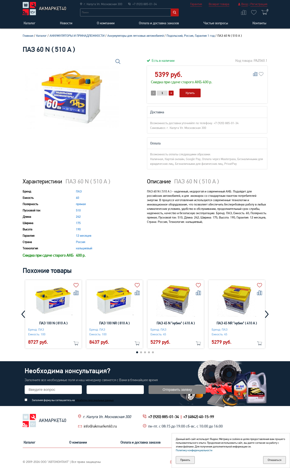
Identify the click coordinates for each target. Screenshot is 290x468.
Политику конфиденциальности (194, 450)
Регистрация (258, 4)
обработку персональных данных (94, 400)
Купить (190, 93)
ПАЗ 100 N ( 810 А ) (53, 323)
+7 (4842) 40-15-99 (198, 416)
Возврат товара (219, 4)
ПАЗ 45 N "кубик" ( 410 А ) (176, 323)
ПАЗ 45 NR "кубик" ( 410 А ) (237, 323)
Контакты (259, 23)
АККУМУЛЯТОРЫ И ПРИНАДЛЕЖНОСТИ (77, 36)
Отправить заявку (177, 390)
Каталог (30, 23)
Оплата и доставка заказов (159, 23)
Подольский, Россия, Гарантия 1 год (191, 36)
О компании (106, 23)
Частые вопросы (215, 23)
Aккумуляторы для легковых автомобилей (135, 36)
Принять (185, 460)
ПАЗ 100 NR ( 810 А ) (114, 323)
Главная (28, 36)
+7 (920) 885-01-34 (163, 416)
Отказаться (274, 460)
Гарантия (196, 4)
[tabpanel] (53, 314)
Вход (244, 4)
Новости (66, 23)
